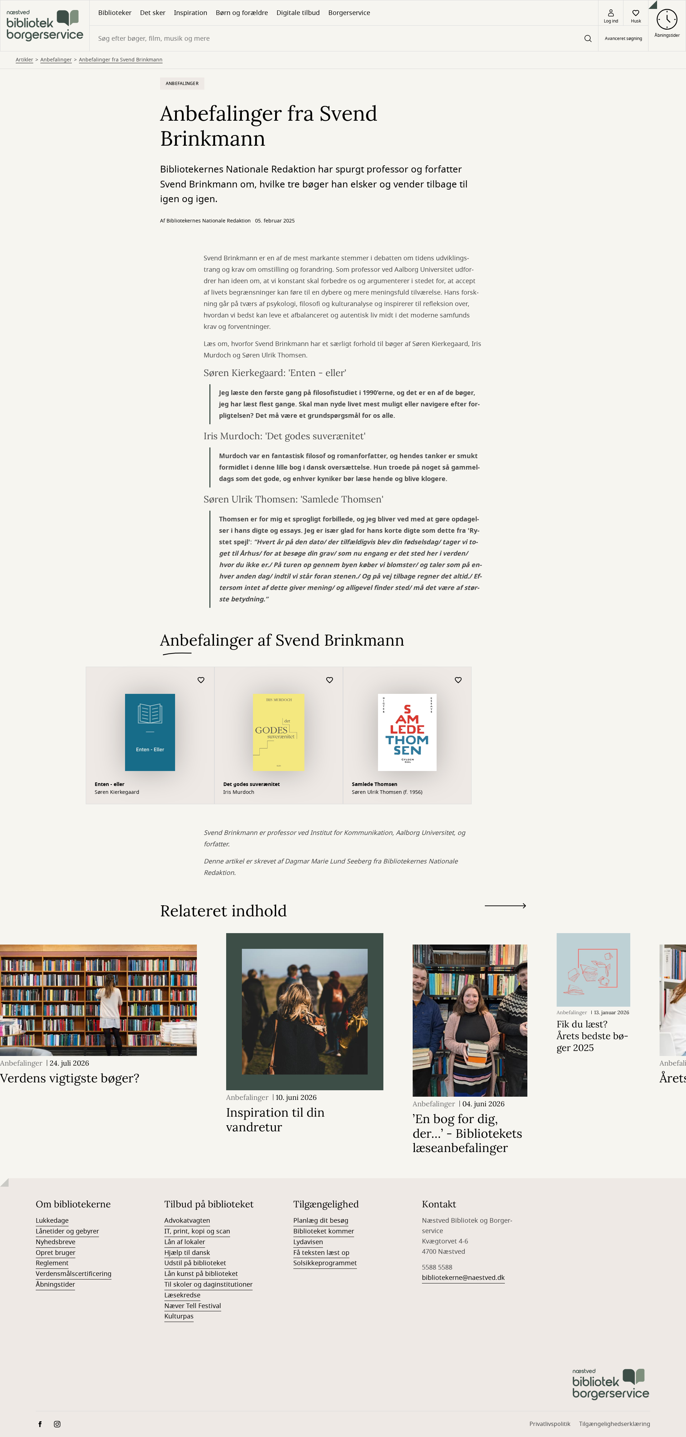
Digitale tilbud (298, 12)
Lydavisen (308, 1242)
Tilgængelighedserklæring (614, 1424)
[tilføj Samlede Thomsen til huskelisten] (458, 680)
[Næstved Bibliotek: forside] (44, 25)
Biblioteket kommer (323, 1231)
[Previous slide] (505, 919)
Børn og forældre (242, 12)
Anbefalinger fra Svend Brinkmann (121, 60)
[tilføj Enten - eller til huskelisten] (201, 680)
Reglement (52, 1263)
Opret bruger (55, 1252)
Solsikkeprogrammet (325, 1263)
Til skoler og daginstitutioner (208, 1284)
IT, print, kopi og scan (197, 1231)
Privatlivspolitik (550, 1424)
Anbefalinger (56, 60)
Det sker (152, 12)
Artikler (24, 60)
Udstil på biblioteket (195, 1263)
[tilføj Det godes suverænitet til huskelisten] (329, 680)
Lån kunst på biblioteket (201, 1273)
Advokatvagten (187, 1220)
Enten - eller (109, 784)
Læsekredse (182, 1295)
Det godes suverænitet (251, 784)
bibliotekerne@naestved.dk (463, 1277)
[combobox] (344, 38)
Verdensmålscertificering (73, 1273)
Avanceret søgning (623, 38)
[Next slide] (505, 907)
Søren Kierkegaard (117, 792)
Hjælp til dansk (187, 1252)
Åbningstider (55, 1284)
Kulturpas (179, 1316)
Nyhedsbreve (55, 1242)
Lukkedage (52, 1220)
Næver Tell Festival (192, 1306)
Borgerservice (349, 12)
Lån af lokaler (184, 1242)
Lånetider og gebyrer (67, 1231)
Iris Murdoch (238, 792)
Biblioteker (114, 12)
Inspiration (190, 12)
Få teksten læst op (321, 1252)
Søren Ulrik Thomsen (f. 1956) (387, 792)
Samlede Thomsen (374, 784)
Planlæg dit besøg (320, 1220)
